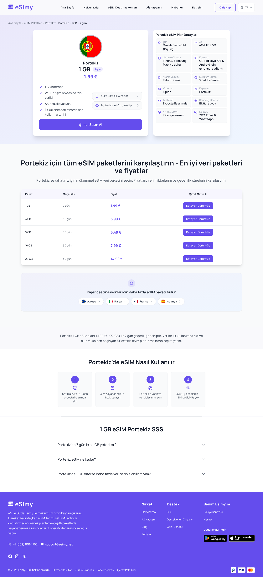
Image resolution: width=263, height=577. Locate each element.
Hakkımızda (91, 7)
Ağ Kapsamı (154, 7)
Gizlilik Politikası (84, 570)
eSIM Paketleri (33, 23)
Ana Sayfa (67, 7)
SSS (169, 512)
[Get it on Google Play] (215, 538)
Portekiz (50, 23)
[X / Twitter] (24, 556)
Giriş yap (225, 7)
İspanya (172, 301)
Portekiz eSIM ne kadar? (77, 459)
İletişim (197, 7)
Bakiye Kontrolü (213, 512)
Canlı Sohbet (175, 527)
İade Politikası (105, 570)
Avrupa (91, 301)
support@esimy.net (59, 544)
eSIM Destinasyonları (122, 7)
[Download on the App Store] (242, 538)
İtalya (118, 301)
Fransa (144, 301)
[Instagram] (17, 556)
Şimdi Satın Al (90, 124)
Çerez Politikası (126, 570)
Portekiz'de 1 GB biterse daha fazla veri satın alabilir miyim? (104, 474)
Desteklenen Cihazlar (180, 519)
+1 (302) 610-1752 (25, 544)
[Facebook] (10, 556)
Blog (144, 527)
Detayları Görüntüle (198, 205)
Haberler (177, 7)
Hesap (208, 519)
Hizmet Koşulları (62, 570)
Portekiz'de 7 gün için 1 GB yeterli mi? (87, 444)
